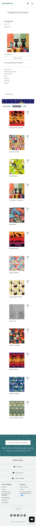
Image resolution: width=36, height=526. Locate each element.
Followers (7, 80)
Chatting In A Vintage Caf (17, 200)
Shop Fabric (5, 500)
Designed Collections (10, 71)
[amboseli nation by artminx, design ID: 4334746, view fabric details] (16, 125)
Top (19, 508)
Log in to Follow (18, 58)
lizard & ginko (13, 176)
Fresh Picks (17, 106)
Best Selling (6, 106)
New (24, 106)
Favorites (6, 78)
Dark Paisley (12, 224)
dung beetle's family (15, 297)
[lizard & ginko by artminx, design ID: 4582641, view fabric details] (16, 174)
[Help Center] (15, 467)
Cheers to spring (14, 345)
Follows (6, 83)
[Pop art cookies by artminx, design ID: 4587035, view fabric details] (16, 149)
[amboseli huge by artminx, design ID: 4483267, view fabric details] (16, 246)
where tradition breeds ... (17, 418)
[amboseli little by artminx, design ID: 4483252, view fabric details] (16, 367)
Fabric (5, 24)
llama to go (12, 321)
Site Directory (5, 502)
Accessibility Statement (26, 492)
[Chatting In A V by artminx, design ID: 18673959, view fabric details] (16, 198)
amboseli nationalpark (16, 127)
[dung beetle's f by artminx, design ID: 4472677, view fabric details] (16, 294)
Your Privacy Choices (25, 493)
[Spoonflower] (7, 4)
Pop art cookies (14, 152)
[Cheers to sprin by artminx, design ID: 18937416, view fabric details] (16, 343)
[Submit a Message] (13, 479)
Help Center (20, 466)
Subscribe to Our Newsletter (6, 494)
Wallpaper (6, 26)
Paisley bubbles (14, 272)
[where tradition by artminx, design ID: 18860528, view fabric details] (16, 415)
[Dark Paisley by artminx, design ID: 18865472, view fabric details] (16, 222)
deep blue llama (14, 393)
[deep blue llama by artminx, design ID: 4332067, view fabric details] (16, 391)
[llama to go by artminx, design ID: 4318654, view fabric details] (16, 319)
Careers (4, 489)
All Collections (8, 74)
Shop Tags (9, 94)
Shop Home (7, 69)
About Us (4, 487)
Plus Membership (6, 492)
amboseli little (13, 369)
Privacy (22, 489)
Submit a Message (19, 478)
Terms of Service (24, 487)
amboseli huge (13, 248)
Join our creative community (18, 443)
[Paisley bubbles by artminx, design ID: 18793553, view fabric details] (16, 270)
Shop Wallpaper (6, 497)
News (5, 76)
